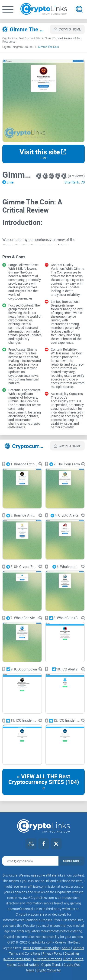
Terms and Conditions (24, 953)
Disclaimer (71, 953)
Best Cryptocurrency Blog (41, 948)
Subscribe (71, 861)
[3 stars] (52, 176)
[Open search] (79, 9)
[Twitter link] (56, 843)
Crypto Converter (48, 970)
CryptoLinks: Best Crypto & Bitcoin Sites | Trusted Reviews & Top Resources (41, 39)
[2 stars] (45, 176)
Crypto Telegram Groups (17, 47)
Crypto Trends (51, 964)
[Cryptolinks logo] (43, 9)
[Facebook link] (43, 843)
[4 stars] (58, 176)
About (66, 948)
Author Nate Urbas (17, 959)
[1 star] (39, 176)
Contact (78, 948)
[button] (7, 9)
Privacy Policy (52, 953)
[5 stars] (64, 176)
